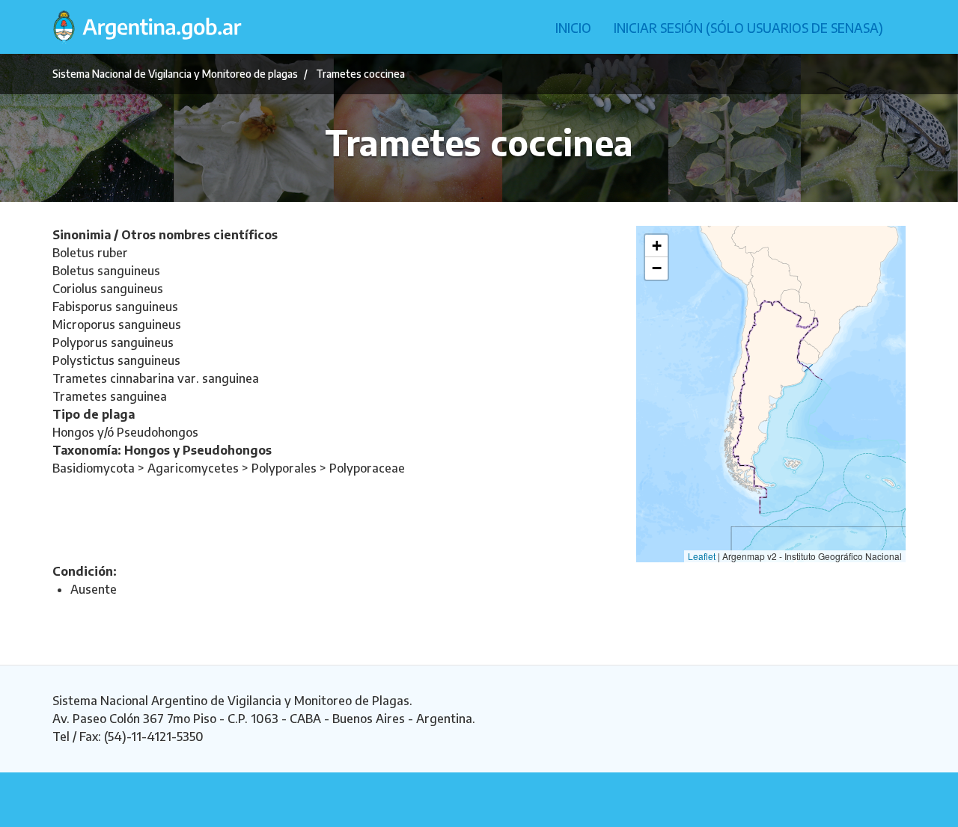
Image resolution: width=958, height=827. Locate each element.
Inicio (573, 27)
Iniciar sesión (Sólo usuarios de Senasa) (748, 27)
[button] (656, 246)
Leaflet (702, 556)
